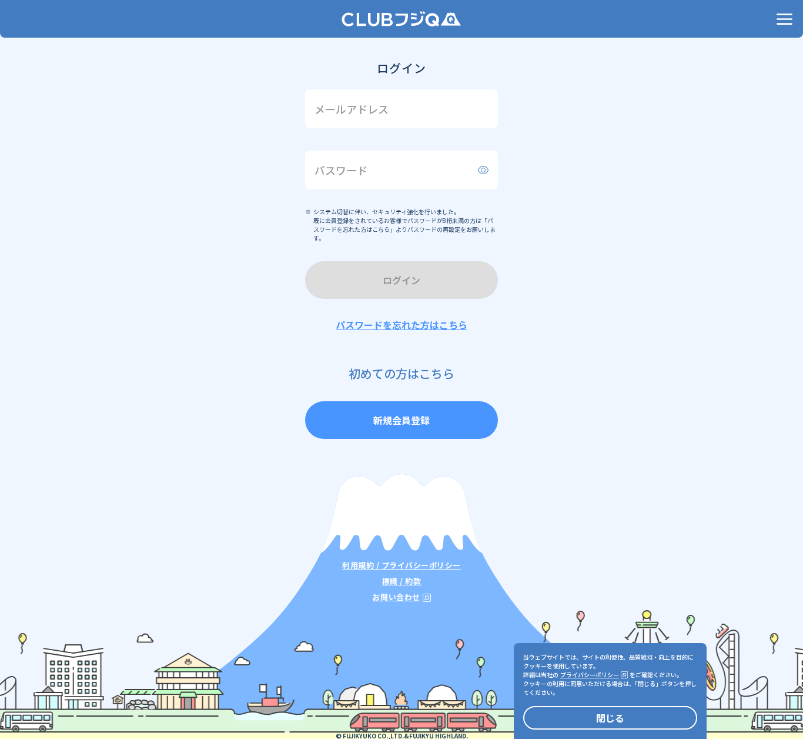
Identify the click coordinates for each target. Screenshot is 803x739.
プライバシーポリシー (589, 674)
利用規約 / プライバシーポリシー (401, 565)
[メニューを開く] (784, 18)
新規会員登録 (401, 420)
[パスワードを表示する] (483, 170)
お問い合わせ (396, 596)
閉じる (610, 718)
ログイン (401, 280)
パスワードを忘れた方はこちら (401, 325)
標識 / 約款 (401, 581)
